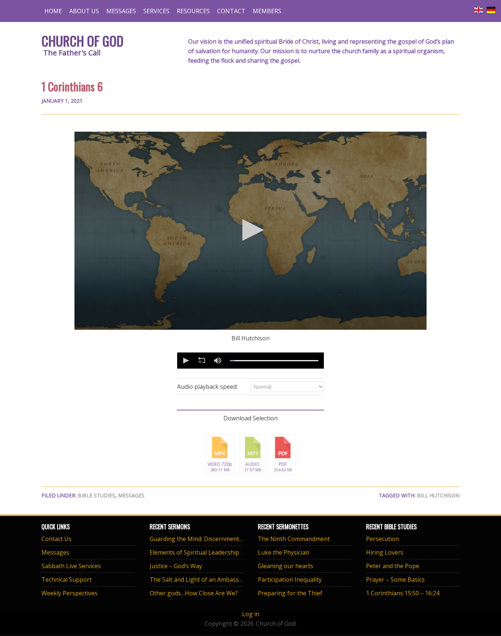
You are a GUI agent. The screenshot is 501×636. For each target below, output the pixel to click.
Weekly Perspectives (69, 593)
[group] (217, 360)
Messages (131, 495)
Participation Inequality (290, 579)
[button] (250, 230)
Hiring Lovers (384, 552)
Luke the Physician (283, 552)
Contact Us (56, 539)
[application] (250, 231)
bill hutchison (438, 495)
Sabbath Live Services (71, 566)
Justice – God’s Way (176, 566)
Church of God (82, 40)
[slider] (274, 360)
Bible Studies (96, 495)
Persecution (382, 539)
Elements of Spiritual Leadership (194, 552)
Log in (250, 614)
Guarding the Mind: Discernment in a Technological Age (226, 539)
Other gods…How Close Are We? (194, 593)
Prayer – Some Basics (395, 579)
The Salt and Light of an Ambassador (201, 579)
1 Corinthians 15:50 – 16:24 (402, 593)
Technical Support (66, 579)
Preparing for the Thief (290, 593)
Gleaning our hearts (285, 566)
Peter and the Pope (392, 566)
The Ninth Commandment (294, 539)
